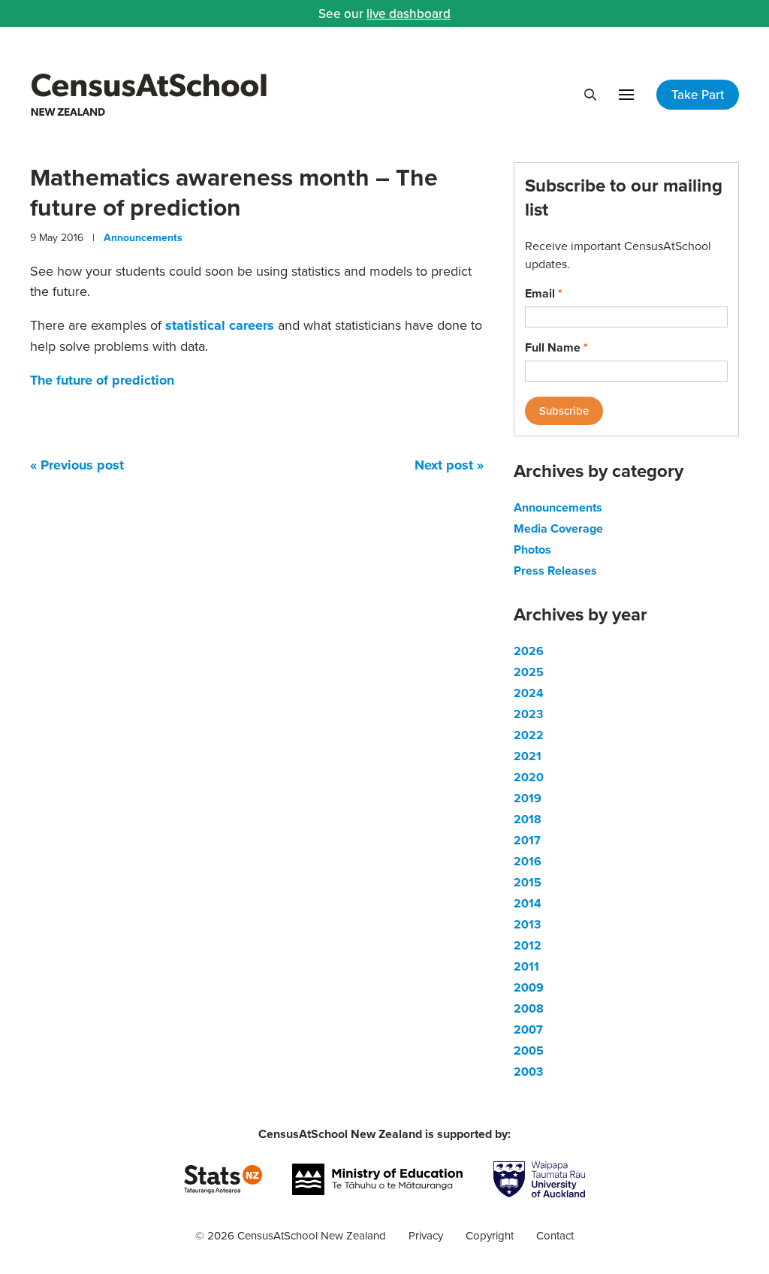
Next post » (449, 465)
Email (543, 293)
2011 (526, 966)
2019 (527, 798)
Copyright (490, 1235)
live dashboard (408, 14)
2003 (528, 1071)
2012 (527, 945)
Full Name (556, 347)
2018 (527, 819)
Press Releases (555, 570)
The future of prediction (102, 380)
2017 (527, 840)
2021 (527, 756)
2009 (529, 987)
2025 (529, 672)
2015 (527, 882)
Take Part (697, 95)
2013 (527, 924)
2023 (528, 714)
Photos (532, 549)
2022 (529, 735)
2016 (527, 861)
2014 (527, 903)
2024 (529, 693)
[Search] (590, 95)
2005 (529, 1050)
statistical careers (219, 325)
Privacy (426, 1235)
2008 (529, 1008)
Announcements (143, 237)
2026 (529, 651)
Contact (555, 1235)
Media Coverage (558, 528)
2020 (529, 777)
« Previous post (77, 465)
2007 (528, 1029)
